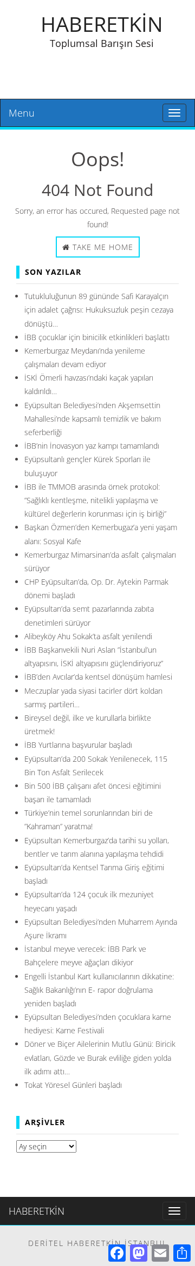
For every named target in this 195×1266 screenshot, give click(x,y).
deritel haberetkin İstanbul (97, 1243)
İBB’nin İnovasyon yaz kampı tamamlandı (91, 446)
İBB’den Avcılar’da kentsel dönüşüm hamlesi (98, 677)
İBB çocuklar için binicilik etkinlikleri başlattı (97, 337)
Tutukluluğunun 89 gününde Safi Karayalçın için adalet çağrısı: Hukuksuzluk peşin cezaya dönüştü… (98, 309)
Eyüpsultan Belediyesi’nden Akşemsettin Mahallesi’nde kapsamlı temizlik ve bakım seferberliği (92, 418)
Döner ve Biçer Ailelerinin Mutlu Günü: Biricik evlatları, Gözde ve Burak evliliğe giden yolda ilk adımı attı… (100, 1057)
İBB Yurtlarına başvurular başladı (78, 745)
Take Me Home (101, 247)
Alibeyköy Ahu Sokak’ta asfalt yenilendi (88, 636)
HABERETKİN (102, 24)
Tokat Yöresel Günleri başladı (73, 1085)
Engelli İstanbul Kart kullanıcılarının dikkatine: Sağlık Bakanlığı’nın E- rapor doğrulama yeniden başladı (99, 989)
